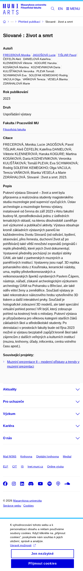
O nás (7, 438)
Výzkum (9, 414)
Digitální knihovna (47, 456)
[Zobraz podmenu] (74, 389)
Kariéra (8, 426)
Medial (67, 456)
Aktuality (10, 389)
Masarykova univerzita (27, 500)
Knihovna (26, 456)
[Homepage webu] (24, 8)
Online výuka (55, 466)
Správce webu (12, 505)
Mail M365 (9, 456)
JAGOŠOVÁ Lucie (44, 55)
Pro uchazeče (13, 401)
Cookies (28, 505)
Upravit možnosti (20, 545)
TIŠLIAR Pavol (67, 55)
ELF (5, 466)
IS (22, 466)
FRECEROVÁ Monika (16, 55)
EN (60, 9)
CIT (14, 466)
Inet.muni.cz (35, 466)
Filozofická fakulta (14, 129)
